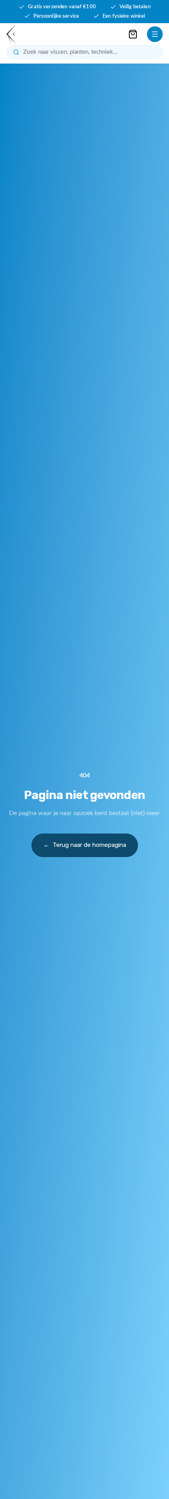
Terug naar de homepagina (84, 844)
